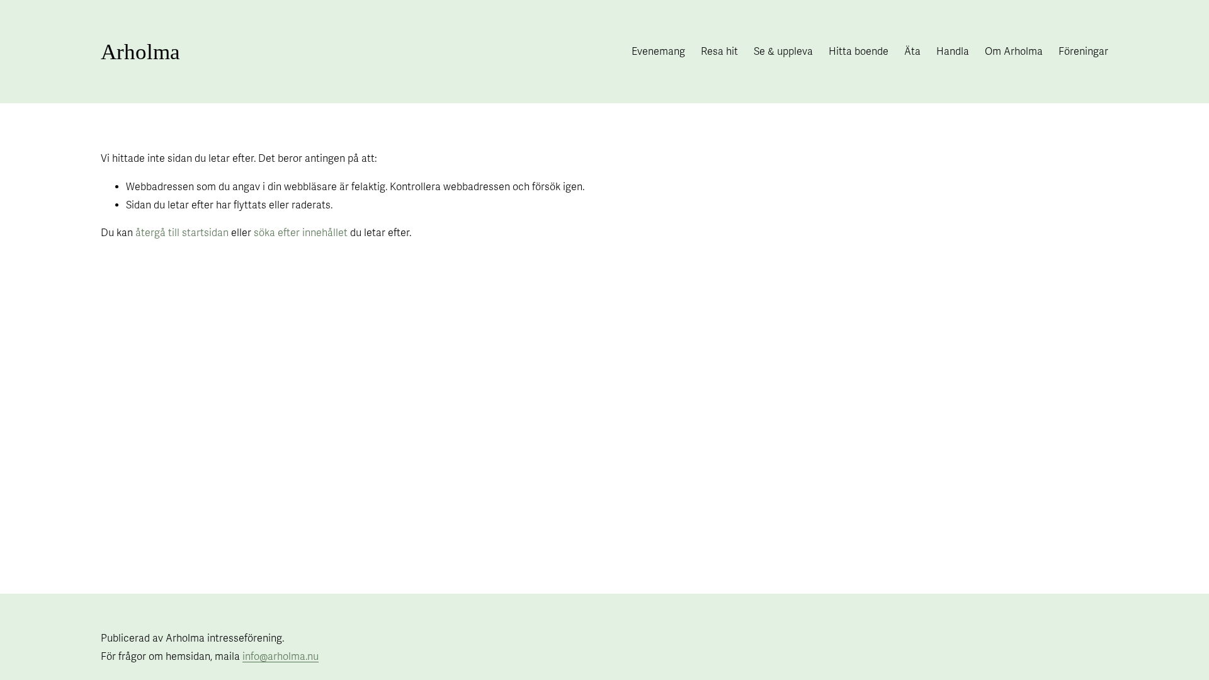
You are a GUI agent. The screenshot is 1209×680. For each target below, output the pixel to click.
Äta (912, 51)
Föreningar (1083, 51)
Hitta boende (858, 51)
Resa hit (719, 51)
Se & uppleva (783, 51)
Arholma (140, 52)
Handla (952, 51)
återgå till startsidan (182, 233)
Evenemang (658, 51)
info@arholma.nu (280, 656)
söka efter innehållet (301, 233)
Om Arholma (1014, 51)
